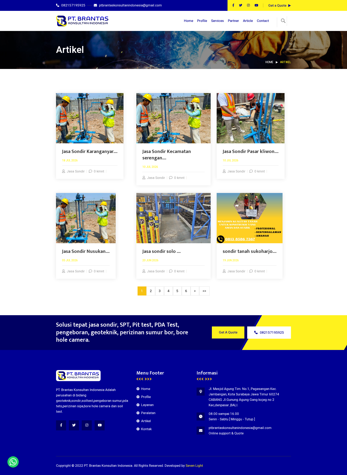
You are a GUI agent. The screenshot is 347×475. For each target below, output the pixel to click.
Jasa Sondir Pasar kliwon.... (251, 152)
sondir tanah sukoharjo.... (250, 251)
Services (217, 20)
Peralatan (148, 412)
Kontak (146, 429)
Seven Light (194, 465)
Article (248, 20)
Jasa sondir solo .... (161, 251)
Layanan (147, 404)
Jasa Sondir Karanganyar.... (89, 152)
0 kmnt (99, 171)
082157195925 (73, 5)
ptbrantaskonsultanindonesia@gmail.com (130, 5)
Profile (202, 20)
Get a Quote (277, 5)
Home (188, 20)
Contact (263, 20)
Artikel (146, 421)
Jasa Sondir (76, 171)
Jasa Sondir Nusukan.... (86, 251)
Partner (233, 20)
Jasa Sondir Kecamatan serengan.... (166, 155)
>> (204, 290)
